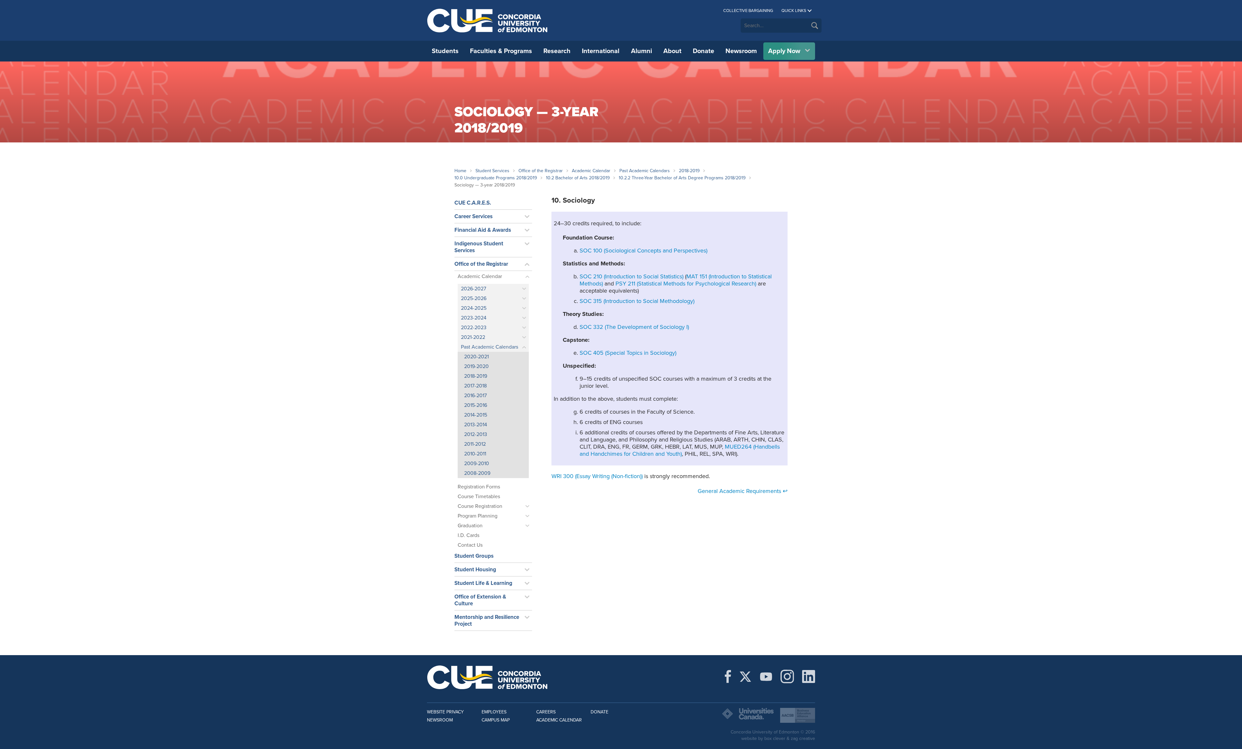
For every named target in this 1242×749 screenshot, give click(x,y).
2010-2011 (475, 454)
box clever (774, 738)
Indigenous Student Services (478, 247)
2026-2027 (473, 288)
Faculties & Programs (501, 51)
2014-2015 (475, 415)
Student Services (492, 170)
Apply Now (784, 51)
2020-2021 (476, 356)
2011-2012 (475, 444)
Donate (703, 51)
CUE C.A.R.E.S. (472, 202)
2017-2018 (475, 386)
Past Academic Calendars (644, 170)
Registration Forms (479, 487)
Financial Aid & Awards (482, 230)
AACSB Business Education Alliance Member (797, 715)
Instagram (787, 676)
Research (557, 51)
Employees (494, 712)
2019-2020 (476, 366)
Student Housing (475, 569)
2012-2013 (475, 434)
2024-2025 (473, 308)
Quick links (793, 10)
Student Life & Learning (483, 583)
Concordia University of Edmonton (487, 20)
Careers (546, 712)
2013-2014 (475, 424)
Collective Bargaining (748, 10)
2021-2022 (473, 337)
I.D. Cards (468, 535)
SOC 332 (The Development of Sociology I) (634, 326)
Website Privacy (445, 712)
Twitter (745, 676)
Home (460, 170)
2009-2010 (476, 463)
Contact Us (470, 545)
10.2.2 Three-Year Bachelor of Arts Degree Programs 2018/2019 (682, 178)
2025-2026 (473, 298)
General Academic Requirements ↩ (743, 491)
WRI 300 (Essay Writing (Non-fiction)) (597, 476)
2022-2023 (473, 327)
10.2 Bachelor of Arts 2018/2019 (578, 178)
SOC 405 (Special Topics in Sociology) (628, 352)
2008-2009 (477, 473)
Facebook (728, 676)
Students (445, 51)
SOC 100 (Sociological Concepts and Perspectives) (643, 250)
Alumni (641, 51)
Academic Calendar (591, 170)
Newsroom (741, 51)
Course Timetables (479, 496)
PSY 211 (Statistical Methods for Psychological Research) (686, 283)
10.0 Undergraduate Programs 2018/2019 (495, 178)
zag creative (803, 738)
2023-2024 (473, 318)
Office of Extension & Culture (480, 600)
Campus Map (496, 720)
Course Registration (480, 506)
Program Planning (477, 516)
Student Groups (474, 556)
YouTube (766, 676)
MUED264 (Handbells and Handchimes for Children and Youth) (680, 450)
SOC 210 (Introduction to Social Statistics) (631, 276)
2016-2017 (475, 395)
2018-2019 (689, 170)
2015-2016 (475, 405)
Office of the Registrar (540, 170)
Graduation (470, 525)
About (672, 51)
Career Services (473, 216)
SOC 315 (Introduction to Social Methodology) (637, 301)
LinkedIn (808, 676)
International (600, 51)
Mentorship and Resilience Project (486, 620)
